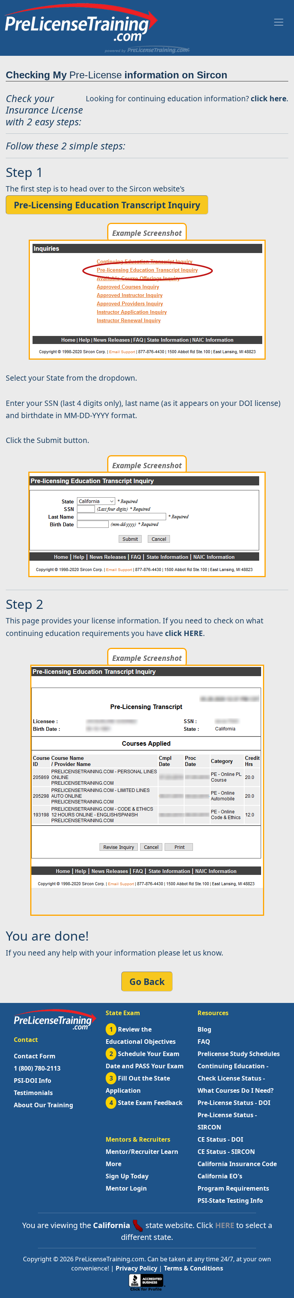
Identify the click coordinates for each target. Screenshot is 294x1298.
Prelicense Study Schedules (239, 1054)
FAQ (204, 1041)
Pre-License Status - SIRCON (227, 1121)
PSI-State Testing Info (230, 1200)
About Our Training (43, 1105)
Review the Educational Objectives (141, 1035)
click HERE (184, 633)
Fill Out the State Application (138, 1084)
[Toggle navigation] (278, 22)
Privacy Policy (136, 1268)
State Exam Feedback (146, 1102)
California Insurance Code (237, 1164)
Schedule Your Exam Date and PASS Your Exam (145, 1060)
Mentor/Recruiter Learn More (142, 1157)
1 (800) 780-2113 (37, 1068)
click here (268, 98)
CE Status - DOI (220, 1139)
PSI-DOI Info (32, 1080)
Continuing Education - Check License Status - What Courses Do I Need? (236, 1078)
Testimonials (33, 1093)
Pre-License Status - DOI (234, 1102)
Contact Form (35, 1056)
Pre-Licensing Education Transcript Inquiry (107, 205)
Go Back (147, 981)
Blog (204, 1029)
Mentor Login (126, 1188)
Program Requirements (233, 1188)
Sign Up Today (127, 1176)
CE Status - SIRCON (226, 1151)
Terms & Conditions (193, 1268)
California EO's (220, 1176)
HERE (224, 1225)
